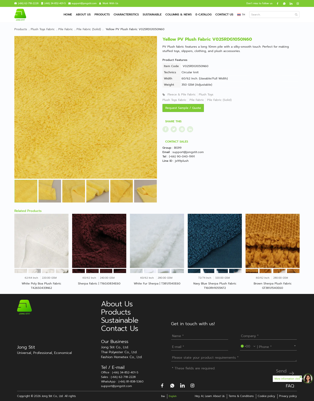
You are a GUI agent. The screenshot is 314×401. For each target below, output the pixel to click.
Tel (164, 156)
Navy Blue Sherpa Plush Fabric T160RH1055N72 (214, 285)
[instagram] (296, 3)
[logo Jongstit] (24, 307)
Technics (170, 72)
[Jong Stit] (20, 15)
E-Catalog (204, 14)
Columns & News (178, 14)
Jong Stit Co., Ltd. (115, 347)
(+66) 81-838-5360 (131, 382)
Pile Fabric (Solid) (219, 100)
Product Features (174, 60)
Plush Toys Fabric (174, 100)
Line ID (167, 161)
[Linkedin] (290, 3)
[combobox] (268, 345)
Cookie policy (266, 396)
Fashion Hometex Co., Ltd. (121, 357)
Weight (169, 85)
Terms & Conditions (241, 396)
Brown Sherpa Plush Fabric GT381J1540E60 (273, 285)
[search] (296, 14)
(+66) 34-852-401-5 (55, 3)
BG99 (178, 148)
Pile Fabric (197, 100)
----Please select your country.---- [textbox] (265, 346)
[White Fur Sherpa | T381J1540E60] (157, 241)
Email (166, 152)
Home (68, 14)
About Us (83, 14)
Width (168, 78)
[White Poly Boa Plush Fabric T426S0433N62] (41, 241)
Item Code (171, 66)
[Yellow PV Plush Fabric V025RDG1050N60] (85, 107)
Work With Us (110, 3)
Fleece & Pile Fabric (182, 94)
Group (166, 148)
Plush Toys (206, 94)
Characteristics (126, 14)
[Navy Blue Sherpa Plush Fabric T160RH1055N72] (215, 241)
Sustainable (152, 14)
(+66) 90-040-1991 (182, 156)
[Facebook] (276, 3)
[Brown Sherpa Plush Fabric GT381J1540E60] (272, 241)
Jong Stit (26, 347)
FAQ (290, 386)
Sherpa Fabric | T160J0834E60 (99, 283)
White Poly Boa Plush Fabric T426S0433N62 (41, 285)
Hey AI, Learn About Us (210, 396)
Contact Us (224, 14)
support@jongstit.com (84, 3)
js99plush (182, 161)
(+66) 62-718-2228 (28, 3)
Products (102, 14)
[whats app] (283, 3)
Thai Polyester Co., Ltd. (119, 352)
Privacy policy (288, 396)
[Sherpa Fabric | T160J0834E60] (99, 241)
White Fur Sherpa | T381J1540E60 (157, 283)
